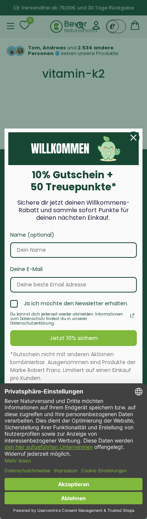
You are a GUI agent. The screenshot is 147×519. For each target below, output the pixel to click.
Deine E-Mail (26, 269)
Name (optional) (32, 235)
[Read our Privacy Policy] (132, 315)
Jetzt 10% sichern (74, 338)
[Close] (133, 138)
